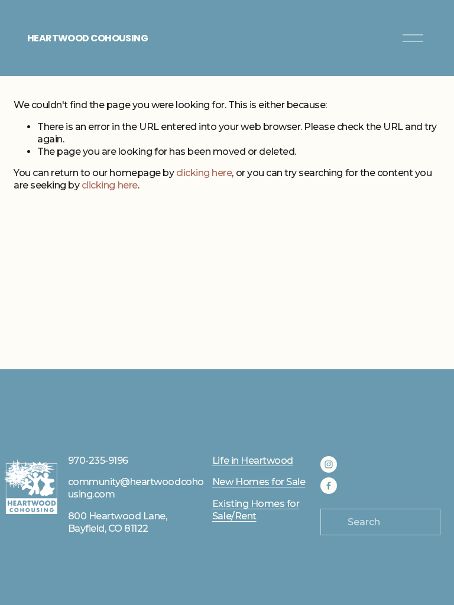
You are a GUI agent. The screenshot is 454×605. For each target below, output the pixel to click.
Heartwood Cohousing (87, 38)
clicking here (204, 172)
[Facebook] (328, 485)
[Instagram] (328, 464)
